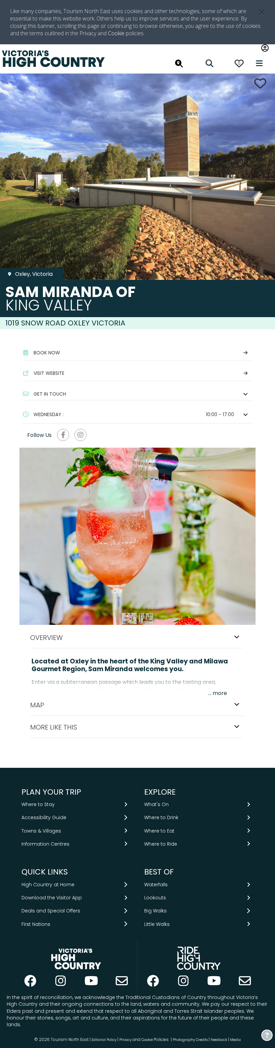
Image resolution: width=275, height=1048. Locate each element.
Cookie (116, 33)
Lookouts (155, 897)
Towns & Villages (41, 831)
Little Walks (157, 924)
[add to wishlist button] (260, 83)
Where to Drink (161, 817)
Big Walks (155, 910)
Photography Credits (190, 1039)
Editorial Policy (104, 1039)
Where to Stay (38, 804)
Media (235, 1039)
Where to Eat (159, 831)
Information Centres (45, 844)
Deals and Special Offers (50, 910)
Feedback (219, 1039)
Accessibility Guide (43, 817)
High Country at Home (47, 884)
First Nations (35, 924)
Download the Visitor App (51, 897)
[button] (137, 394)
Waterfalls (156, 884)
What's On (156, 804)
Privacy (125, 1039)
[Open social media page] (63, 435)
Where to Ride (160, 844)
